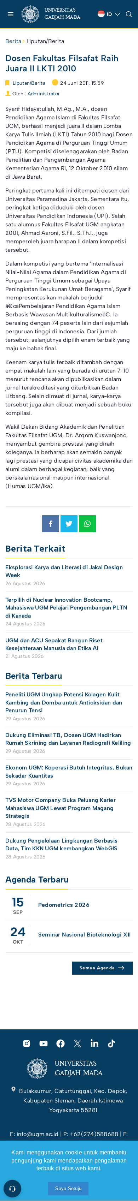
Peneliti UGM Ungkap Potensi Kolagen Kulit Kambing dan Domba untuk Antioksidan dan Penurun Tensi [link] (63, 702)
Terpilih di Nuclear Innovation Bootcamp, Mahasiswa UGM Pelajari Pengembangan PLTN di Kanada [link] (66, 607)
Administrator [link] (44, 94)
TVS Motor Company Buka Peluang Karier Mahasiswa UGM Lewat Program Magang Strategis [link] (60, 808)
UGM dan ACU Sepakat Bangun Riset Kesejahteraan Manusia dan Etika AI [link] (54, 644)
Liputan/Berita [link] (45, 41)
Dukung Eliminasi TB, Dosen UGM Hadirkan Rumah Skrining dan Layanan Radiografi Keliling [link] (68, 739)
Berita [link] (13, 41)
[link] (56, 14)
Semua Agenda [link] (97, 967)
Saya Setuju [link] (68, 1188)
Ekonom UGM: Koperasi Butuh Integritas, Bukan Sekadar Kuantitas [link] (69, 771)
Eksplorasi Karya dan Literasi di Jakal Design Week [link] (64, 571)
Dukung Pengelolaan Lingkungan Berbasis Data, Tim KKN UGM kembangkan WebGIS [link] (62, 844)
